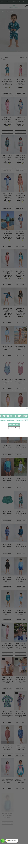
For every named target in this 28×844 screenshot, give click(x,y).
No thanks (14, 427)
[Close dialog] (27, 408)
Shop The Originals (14, 424)
